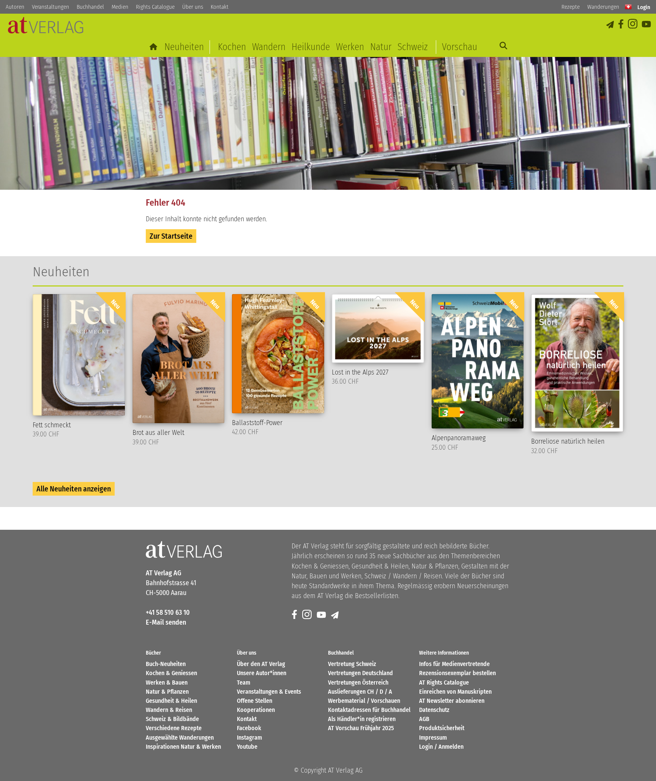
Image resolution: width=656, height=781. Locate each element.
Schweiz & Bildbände (172, 719)
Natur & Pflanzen (167, 691)
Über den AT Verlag (261, 664)
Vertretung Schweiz (352, 664)
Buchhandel (90, 6)
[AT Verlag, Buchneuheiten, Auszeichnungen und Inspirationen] (46, 27)
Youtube (247, 746)
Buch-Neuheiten (166, 664)
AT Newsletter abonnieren (451, 700)
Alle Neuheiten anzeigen (73, 488)
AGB (424, 719)
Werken (350, 47)
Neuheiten (184, 47)
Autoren (15, 6)
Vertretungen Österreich (358, 682)
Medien (120, 6)
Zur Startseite (171, 236)
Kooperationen (256, 709)
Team (243, 682)
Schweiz (412, 47)
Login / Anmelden (441, 746)
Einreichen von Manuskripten (455, 691)
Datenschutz (434, 709)
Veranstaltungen (50, 6)
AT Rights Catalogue (444, 682)
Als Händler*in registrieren (362, 719)
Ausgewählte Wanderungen (180, 737)
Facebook (249, 728)
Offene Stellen (254, 700)
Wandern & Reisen (169, 709)
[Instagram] (633, 24)
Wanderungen (603, 6)
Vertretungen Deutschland (360, 673)
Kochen (232, 47)
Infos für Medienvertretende (454, 664)
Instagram (249, 737)
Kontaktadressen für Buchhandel (369, 709)
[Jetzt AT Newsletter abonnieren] (610, 24)
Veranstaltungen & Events (269, 691)
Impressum (433, 737)
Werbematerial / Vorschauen (364, 700)
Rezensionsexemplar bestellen (457, 673)
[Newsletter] (335, 615)
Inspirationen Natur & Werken (183, 746)
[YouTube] (647, 24)
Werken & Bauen (167, 682)
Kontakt (220, 6)
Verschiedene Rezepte (174, 728)
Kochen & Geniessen (171, 673)
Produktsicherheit (441, 728)
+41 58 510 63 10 (168, 612)
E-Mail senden (166, 622)
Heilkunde (311, 47)
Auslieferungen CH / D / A (360, 691)
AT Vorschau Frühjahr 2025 (361, 728)
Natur (380, 47)
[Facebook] (621, 24)
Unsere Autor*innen (261, 673)
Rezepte (570, 6)
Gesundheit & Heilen (171, 700)
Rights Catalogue (155, 6)
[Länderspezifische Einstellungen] (628, 6)
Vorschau (459, 47)
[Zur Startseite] (154, 47)
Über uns (192, 6)
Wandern (268, 47)
